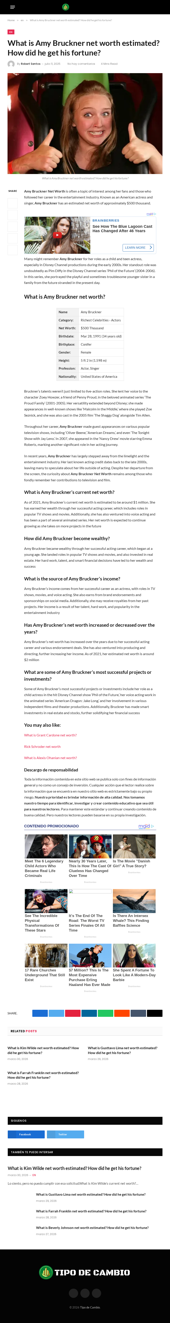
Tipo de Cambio (90, 1307)
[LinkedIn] (13, 227)
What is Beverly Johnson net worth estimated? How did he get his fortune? (92, 1228)
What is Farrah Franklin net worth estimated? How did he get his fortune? (43, 1075)
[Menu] (12, 7)
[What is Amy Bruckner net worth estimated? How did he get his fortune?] (85, 123)
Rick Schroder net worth (42, 746)
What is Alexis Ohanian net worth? (50, 758)
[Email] (13, 250)
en (11, 32)
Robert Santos (31, 64)
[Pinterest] (13, 238)
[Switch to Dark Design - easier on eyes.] (151, 7)
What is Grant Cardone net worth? (50, 735)
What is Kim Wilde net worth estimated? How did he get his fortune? (43, 1050)
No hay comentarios (81, 64)
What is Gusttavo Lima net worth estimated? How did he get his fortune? (122, 1050)
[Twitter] (13, 215)
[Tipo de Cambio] (85, 7)
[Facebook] (13, 203)
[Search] (158, 7)
